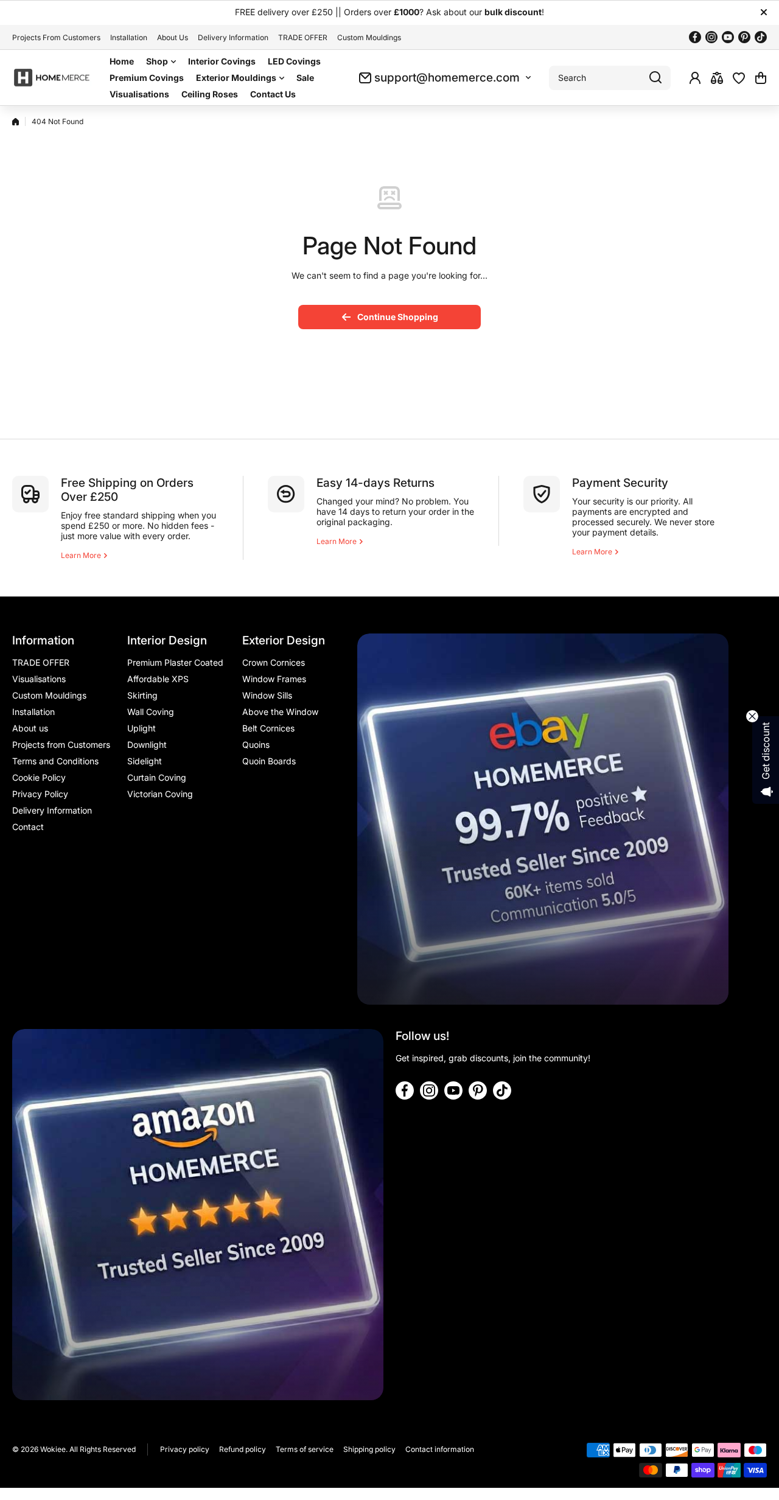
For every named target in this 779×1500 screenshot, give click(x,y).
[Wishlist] (739, 78)
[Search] (655, 78)
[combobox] (610, 78)
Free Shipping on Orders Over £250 (127, 490)
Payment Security (620, 483)
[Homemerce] (51, 78)
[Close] (764, 12)
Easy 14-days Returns (375, 483)
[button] (761, 78)
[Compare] (717, 78)
